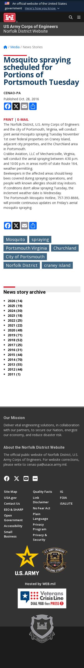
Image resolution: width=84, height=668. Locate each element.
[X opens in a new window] (16, 478)
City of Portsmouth (25, 256)
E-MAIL (23, 119)
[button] (42, 8)
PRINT (9, 119)
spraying (40, 239)
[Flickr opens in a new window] (35, 478)
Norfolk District (22, 265)
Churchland (64, 248)
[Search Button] (69, 17)
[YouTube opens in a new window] (26, 478)
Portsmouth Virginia (26, 248)
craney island (57, 265)
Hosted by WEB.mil (40, 584)
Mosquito (15, 239)
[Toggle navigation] (77, 17)
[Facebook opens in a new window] (7, 478)
